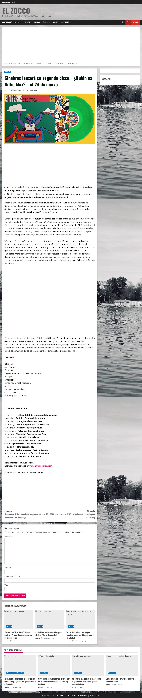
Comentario (9, 536)
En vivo (135, 22)
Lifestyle (27, 22)
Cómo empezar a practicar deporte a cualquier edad (120, 680)
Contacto (65, 22)
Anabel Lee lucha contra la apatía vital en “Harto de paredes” (48, 633)
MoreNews (83, 695)
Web (6, 585)
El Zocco (16, 10)
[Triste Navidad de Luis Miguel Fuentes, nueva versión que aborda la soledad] (80, 619)
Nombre (7, 568)
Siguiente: (72, 514)
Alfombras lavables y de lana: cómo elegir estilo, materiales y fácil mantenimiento (86, 681)
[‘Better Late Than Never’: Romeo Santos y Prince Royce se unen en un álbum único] (18, 619)
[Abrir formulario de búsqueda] (123, 22)
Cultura (46, 22)
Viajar (55, 22)
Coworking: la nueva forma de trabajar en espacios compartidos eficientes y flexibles (54, 681)
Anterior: (26, 514)
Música (37, 22)
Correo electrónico (12, 576)
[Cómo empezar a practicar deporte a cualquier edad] (122, 665)
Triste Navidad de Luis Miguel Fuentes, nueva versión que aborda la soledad (80, 635)
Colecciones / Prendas (11, 22)
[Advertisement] (71, 45)
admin (7, 90)
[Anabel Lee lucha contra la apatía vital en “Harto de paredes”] (49, 619)
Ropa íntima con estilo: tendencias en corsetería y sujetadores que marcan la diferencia (20, 681)
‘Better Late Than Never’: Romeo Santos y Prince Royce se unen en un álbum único (18, 635)
